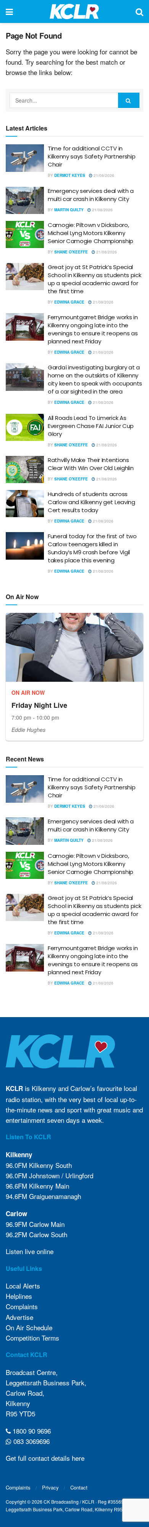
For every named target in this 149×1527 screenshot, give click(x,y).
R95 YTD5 (20, 1413)
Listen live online (29, 1251)
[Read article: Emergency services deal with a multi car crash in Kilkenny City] (25, 200)
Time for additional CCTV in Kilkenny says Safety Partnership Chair (91, 156)
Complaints (22, 1306)
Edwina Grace (69, 302)
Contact (78, 1487)
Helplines (19, 1296)
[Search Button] (139, 11)
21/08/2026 (103, 175)
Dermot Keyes (69, 175)
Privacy (50, 1487)
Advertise (19, 1317)
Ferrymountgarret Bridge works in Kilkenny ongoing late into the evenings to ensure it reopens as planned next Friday (93, 329)
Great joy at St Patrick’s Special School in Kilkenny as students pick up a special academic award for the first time (94, 279)
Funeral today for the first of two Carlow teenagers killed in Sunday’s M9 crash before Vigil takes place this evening (92, 548)
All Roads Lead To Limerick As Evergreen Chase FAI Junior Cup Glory (91, 426)
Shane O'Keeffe (71, 252)
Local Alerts (23, 1285)
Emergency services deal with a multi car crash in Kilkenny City (91, 195)
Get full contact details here (45, 1458)
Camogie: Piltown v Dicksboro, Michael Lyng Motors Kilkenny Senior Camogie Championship (90, 233)
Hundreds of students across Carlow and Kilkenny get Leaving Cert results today (91, 502)
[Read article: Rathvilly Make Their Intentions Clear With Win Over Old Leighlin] (25, 469)
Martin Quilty (69, 209)
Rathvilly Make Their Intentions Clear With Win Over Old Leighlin (90, 464)
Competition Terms (32, 1337)
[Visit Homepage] (74, 11)
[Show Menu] (9, 11)
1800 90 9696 (31, 1431)
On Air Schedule (29, 1327)
